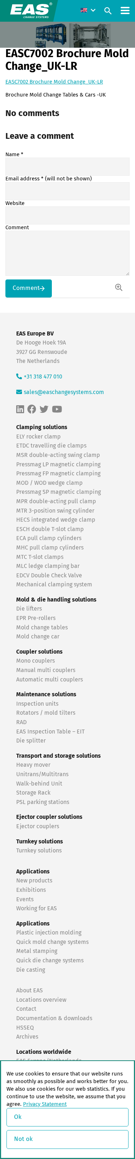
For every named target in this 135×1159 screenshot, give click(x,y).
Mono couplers (35, 661)
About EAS (29, 990)
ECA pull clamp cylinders (48, 538)
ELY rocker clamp (38, 437)
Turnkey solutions (39, 851)
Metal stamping (36, 951)
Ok (18, 1117)
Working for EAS (36, 908)
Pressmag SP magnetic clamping (58, 492)
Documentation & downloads (54, 1018)
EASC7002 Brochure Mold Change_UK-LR (54, 82)
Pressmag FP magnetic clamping (58, 473)
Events (25, 899)
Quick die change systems (50, 960)
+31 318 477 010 (43, 377)
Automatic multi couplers (49, 680)
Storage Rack (33, 793)
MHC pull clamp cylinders (50, 548)
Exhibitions (31, 890)
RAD (21, 722)
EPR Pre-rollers (35, 618)
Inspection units (37, 704)
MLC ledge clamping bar (48, 566)
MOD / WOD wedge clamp (49, 483)
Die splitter (31, 741)
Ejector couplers (37, 826)
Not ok (23, 1139)
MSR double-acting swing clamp (58, 455)
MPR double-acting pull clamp (56, 501)
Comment (17, 227)
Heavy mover (34, 765)
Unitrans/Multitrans (42, 774)
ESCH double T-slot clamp (50, 529)
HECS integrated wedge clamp (55, 520)
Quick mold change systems (52, 942)
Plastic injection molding (48, 933)
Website (14, 203)
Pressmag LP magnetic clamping (58, 464)
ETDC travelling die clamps (51, 446)
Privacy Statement (45, 1104)
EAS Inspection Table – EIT (50, 732)
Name (14, 154)
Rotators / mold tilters (45, 713)
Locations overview (41, 1000)
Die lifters (29, 609)
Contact (26, 1009)
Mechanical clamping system (54, 584)
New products (35, 881)
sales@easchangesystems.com (64, 392)
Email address (48, 178)
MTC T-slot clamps (39, 557)
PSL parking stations (42, 802)
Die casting (30, 970)
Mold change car (37, 637)
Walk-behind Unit (39, 784)
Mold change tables (42, 627)
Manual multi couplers (45, 670)
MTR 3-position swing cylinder (55, 511)
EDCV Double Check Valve (49, 575)
